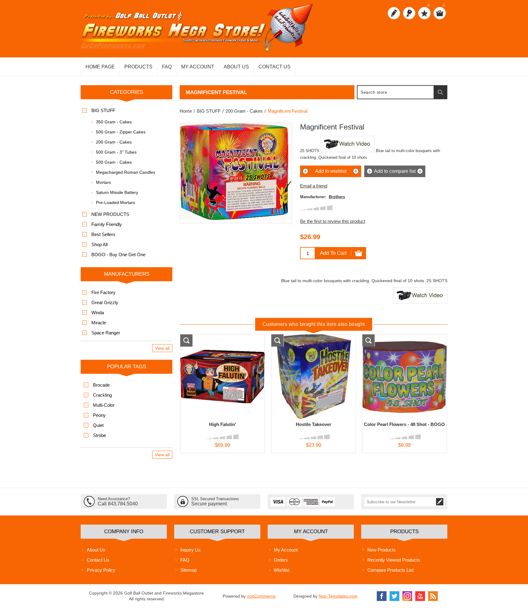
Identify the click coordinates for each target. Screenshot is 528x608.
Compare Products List (390, 570)
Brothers (337, 197)
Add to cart (333, 253)
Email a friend (313, 185)
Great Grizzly (104, 302)
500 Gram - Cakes (114, 162)
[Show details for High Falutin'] (222, 376)
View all (162, 348)
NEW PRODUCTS (110, 214)
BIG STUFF (103, 110)
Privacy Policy (101, 570)
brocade (101, 385)
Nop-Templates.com (338, 596)
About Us (96, 549)
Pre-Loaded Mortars (115, 202)
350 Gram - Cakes (114, 121)
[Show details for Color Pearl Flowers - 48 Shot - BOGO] (404, 376)
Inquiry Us (190, 549)
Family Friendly (106, 224)
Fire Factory (103, 292)
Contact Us (98, 559)
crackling (102, 395)
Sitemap (188, 570)
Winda (97, 312)
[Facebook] (382, 596)
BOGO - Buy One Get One (118, 254)
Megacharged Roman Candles (125, 172)
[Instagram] (407, 596)
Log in (409, 13)
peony (99, 415)
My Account (286, 549)
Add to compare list (395, 171)
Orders (281, 559)
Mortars (103, 182)
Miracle (98, 322)
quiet (98, 425)
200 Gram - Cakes (114, 142)
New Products (381, 549)
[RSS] (433, 596)
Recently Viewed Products (393, 559)
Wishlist (281, 570)
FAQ (184, 559)
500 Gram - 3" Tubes (116, 152)
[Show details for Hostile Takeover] (313, 376)
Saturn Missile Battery (117, 192)
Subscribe (439, 501)
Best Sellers (103, 234)
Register (394, 13)
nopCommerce (261, 596)
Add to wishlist (330, 171)
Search (440, 92)
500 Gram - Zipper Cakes (120, 131)
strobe (99, 435)
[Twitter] (394, 596)
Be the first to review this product (332, 221)
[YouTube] (420, 596)
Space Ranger (105, 332)
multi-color (104, 405)
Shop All (99, 244)
